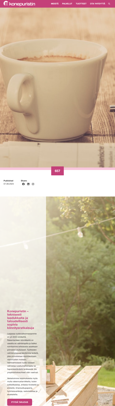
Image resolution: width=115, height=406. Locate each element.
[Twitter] (33, 184)
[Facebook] (23, 184)
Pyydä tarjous (19, 402)
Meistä (55, 3)
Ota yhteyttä (97, 3)
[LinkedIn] (28, 184)
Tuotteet (81, 3)
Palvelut (67, 3)
